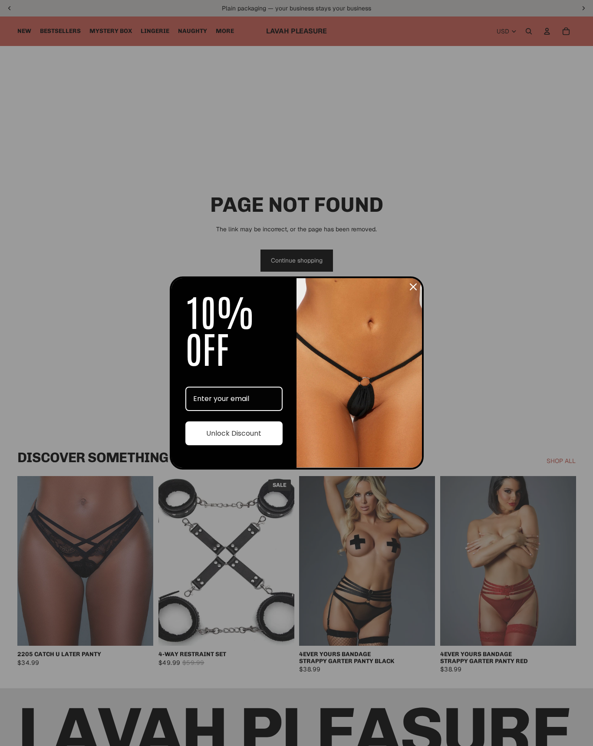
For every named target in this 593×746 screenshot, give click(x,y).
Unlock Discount (233, 433)
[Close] (413, 286)
